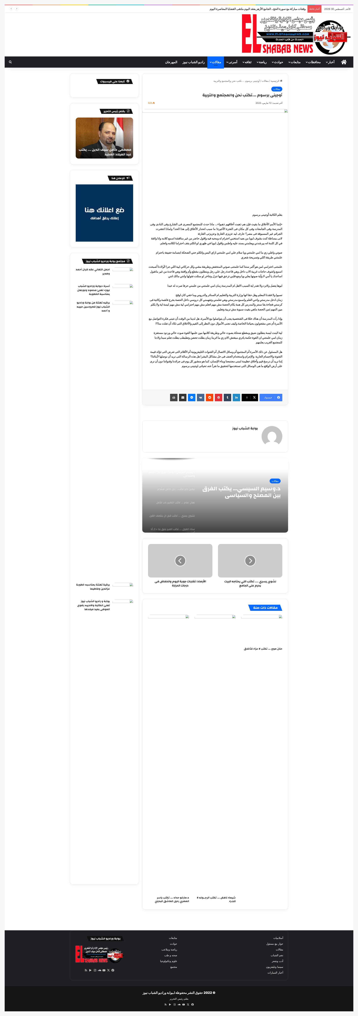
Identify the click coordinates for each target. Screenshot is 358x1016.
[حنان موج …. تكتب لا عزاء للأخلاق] (261, 630)
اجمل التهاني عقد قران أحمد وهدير (93, 271)
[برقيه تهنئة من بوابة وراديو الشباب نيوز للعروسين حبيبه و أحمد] (123, 440)
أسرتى (233, 62)
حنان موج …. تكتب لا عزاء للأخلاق (263, 648)
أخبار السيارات (275, 972)
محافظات (314, 62)
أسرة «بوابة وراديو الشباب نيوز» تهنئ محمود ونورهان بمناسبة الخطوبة (93, 290)
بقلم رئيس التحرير (179, 998)
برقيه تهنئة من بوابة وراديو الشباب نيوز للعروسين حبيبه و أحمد (93, 306)
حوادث (278, 62)
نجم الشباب (277, 955)
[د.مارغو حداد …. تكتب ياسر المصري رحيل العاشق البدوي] (168, 754)
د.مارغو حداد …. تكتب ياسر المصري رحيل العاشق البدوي (172, 899)
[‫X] (108, 970)
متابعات (296, 62)
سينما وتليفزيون (274, 966)
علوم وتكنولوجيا (168, 961)
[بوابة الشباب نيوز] (295, 34)
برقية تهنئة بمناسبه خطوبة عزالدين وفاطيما (93, 586)
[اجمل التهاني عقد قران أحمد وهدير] (123, 274)
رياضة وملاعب (169, 949)
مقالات (216, 62)
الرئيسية (275, 80)
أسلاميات (278, 937)
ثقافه (248, 62)
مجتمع (173, 966)
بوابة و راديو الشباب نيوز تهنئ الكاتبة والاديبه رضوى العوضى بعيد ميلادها (93, 605)
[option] (215, 495)
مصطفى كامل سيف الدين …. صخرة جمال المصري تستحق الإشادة (105, 152)
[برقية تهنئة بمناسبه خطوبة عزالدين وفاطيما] (123, 590)
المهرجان (171, 62)
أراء (277, 480)
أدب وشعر (277, 961)
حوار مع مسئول (274, 943)
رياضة (263, 62)
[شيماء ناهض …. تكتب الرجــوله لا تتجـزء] (215, 754)
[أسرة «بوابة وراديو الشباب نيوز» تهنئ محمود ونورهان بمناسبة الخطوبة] (123, 291)
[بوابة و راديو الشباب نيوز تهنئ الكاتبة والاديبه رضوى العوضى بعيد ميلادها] (123, 739)
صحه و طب (170, 955)
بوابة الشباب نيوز (245, 428)
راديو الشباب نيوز (194, 62)
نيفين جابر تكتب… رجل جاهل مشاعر (247, 492)
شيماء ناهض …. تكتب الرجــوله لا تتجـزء (216, 899)
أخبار (331, 62)
